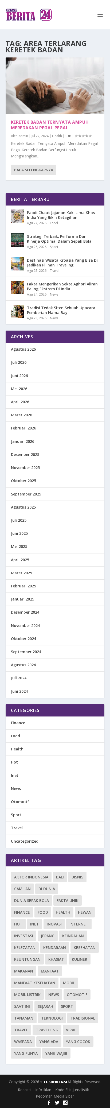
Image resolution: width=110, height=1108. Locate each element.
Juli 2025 (18, 520)
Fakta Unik (67, 900)
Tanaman (23, 1018)
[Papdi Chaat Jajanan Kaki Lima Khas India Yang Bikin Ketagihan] (17, 216)
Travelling (47, 1029)
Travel (54, 270)
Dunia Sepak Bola (31, 900)
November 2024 (25, 625)
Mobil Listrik (27, 994)
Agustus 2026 (23, 349)
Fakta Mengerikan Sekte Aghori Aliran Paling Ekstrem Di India (62, 286)
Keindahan (73, 935)
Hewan (85, 912)
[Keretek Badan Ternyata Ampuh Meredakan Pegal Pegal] (55, 85)
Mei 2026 (19, 388)
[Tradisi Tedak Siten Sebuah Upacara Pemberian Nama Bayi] (17, 311)
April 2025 (20, 559)
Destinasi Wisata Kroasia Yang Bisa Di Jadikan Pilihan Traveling (62, 263)
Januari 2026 (22, 441)
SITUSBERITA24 (54, 1081)
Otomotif (20, 801)
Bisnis (77, 877)
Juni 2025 (19, 533)
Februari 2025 (23, 585)
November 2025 (25, 467)
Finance (18, 722)
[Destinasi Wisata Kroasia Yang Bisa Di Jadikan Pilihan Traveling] (17, 263)
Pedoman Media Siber (55, 1096)
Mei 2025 (19, 546)
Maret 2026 (21, 414)
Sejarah (45, 1006)
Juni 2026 (19, 375)
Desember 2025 (25, 454)
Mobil (69, 982)
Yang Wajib (56, 1053)
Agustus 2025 (23, 507)
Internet (78, 924)
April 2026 (20, 401)
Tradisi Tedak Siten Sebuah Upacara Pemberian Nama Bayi (61, 310)
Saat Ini (22, 1006)
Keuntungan (27, 959)
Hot (14, 762)
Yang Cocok (78, 1041)
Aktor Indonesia (31, 877)
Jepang (47, 935)
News (54, 294)
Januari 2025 (22, 599)
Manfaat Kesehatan (34, 982)
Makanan (23, 971)
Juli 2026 (18, 362)
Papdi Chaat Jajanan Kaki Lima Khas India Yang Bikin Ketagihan (61, 215)
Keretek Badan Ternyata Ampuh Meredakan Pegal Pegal (50, 125)
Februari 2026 (23, 428)
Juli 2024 (18, 677)
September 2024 (26, 651)
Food (54, 223)
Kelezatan (25, 947)
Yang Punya (26, 1053)
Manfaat (50, 971)
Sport (54, 247)
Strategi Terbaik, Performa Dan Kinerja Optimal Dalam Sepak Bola (59, 239)
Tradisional (82, 1018)
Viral (71, 1029)
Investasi (23, 935)
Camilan (22, 888)
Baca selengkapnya (33, 169)
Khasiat (56, 959)
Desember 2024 (25, 612)
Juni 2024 (19, 691)
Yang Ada (49, 1041)
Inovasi (54, 924)
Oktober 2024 (23, 638)
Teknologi (52, 1018)
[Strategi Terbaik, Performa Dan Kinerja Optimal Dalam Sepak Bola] (17, 240)
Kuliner (79, 959)
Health (57, 136)
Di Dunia (46, 888)
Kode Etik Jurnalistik (72, 1089)
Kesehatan (85, 947)
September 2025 (26, 494)
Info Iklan (43, 1089)
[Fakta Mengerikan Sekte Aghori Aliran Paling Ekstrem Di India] (17, 287)
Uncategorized (24, 841)
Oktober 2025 (23, 480)
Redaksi (24, 1089)
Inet (14, 775)
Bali (60, 877)
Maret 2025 (21, 572)
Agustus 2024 (23, 664)
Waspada (23, 1041)
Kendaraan (54, 947)
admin (23, 136)
